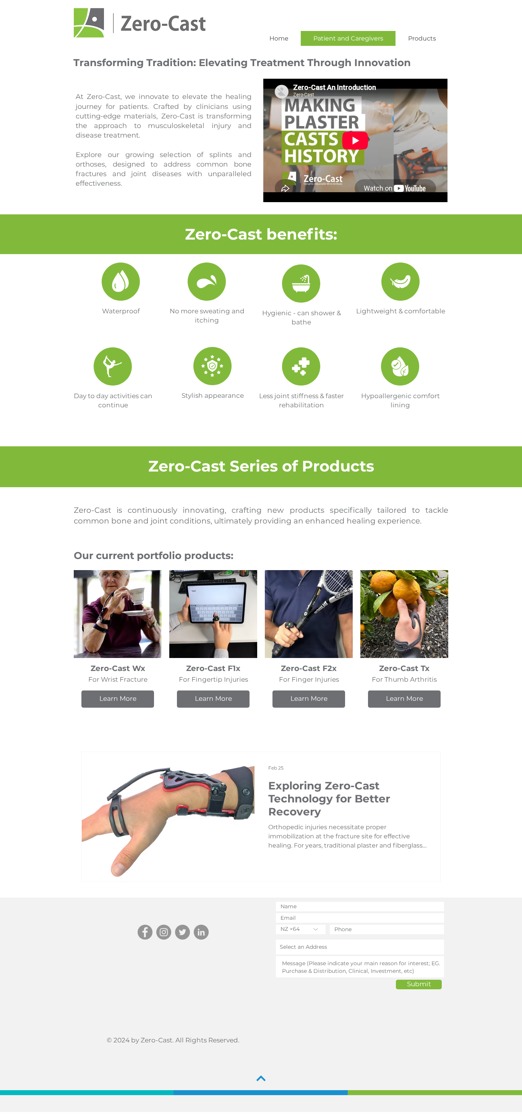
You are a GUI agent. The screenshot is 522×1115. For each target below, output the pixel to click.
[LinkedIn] (201, 932)
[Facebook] (145, 932)
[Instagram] (163, 932)
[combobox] (360, 947)
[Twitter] (182, 932)
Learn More (117, 698)
